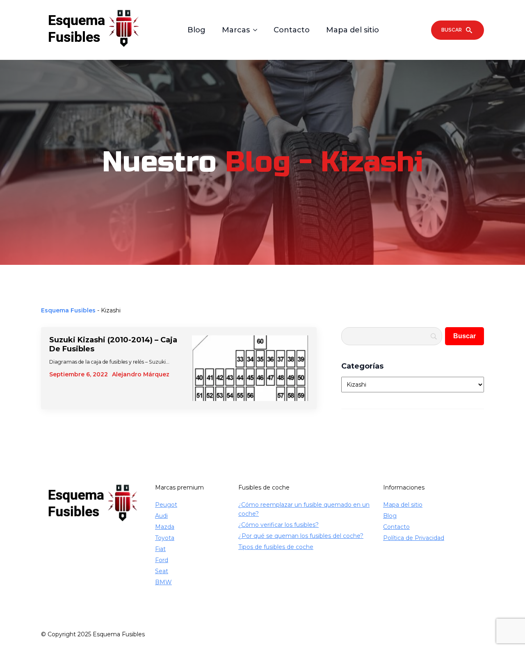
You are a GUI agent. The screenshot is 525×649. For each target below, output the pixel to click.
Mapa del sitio (352, 29)
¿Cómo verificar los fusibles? (278, 524)
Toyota (164, 538)
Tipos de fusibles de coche (275, 547)
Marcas (236, 29)
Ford (161, 560)
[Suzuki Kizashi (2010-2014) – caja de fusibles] (250, 368)
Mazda (164, 527)
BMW (163, 582)
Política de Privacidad (413, 538)
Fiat (160, 549)
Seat (161, 571)
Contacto (292, 29)
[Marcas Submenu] (257, 30)
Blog (196, 29)
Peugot (166, 504)
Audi (161, 515)
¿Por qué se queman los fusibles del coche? (300, 536)
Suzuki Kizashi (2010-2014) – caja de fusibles (113, 344)
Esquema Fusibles (68, 310)
